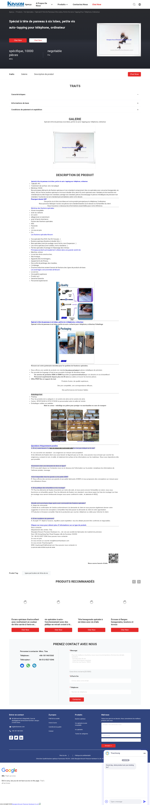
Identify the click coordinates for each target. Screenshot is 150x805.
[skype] (34, 666)
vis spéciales (28, 12)
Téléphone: (74, 687)
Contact (51, 731)
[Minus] (144, 753)
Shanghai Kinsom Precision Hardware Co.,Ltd (25, 804)
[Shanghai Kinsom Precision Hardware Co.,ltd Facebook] (11, 738)
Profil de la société (54, 718)
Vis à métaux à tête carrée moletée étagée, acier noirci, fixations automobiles (91, 622)
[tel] (40, 666)
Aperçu (11, 12)
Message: (74, 650)
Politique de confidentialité (82, 755)
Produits (19, 12)
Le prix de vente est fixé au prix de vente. (43, 547)
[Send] (144, 801)
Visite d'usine (53, 723)
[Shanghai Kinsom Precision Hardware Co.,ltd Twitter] (16, 738)
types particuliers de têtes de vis (36, 573)
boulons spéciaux (80, 719)
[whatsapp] (28, 666)
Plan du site (63, 755)
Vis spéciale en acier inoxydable (81, 724)
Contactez (77, 699)
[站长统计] (40, 804)
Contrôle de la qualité (55, 727)
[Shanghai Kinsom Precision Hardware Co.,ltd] (15, 4)
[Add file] (106, 801)
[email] (22, 666)
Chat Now (18, 40)
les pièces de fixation (72, 370)
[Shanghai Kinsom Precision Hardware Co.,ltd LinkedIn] (21, 738)
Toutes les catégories (81, 734)
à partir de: (74, 676)
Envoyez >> (108, 745)
